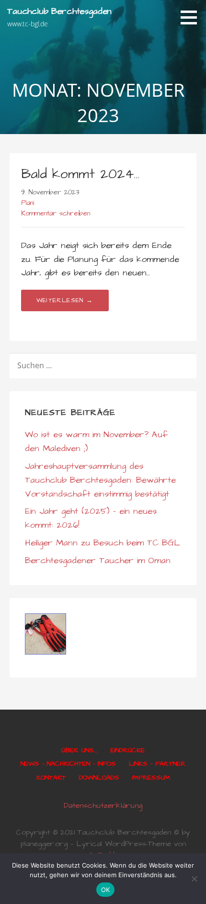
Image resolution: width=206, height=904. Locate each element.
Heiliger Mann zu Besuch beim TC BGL (102, 543)
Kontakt (51, 777)
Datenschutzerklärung (103, 805)
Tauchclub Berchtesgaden (59, 11)
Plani (27, 203)
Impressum (151, 777)
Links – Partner (157, 763)
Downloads (99, 777)
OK (105, 889)
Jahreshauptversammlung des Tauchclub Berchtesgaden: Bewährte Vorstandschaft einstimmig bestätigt (100, 480)
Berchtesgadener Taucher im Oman (98, 560)
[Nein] (194, 878)
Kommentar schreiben (55, 213)
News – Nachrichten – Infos (68, 763)
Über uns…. (79, 750)
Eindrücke (128, 750)
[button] (192, 17)
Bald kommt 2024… (80, 174)
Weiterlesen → (64, 300)
